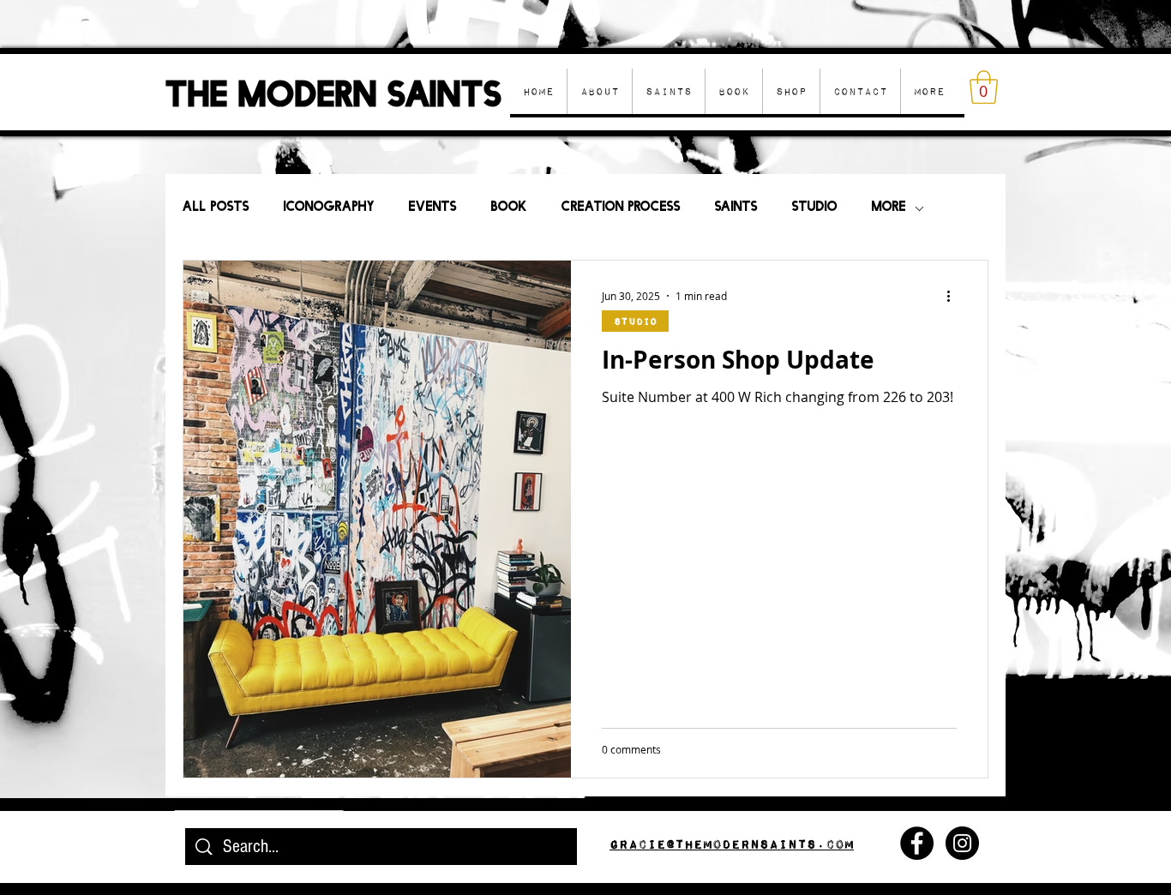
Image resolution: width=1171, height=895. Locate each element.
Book (509, 207)
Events (433, 207)
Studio (815, 207)
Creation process (621, 207)
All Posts (216, 207)
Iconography (329, 207)
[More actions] (954, 295)
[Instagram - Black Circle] (962, 843)
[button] (791, 91)
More (889, 207)
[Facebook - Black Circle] (917, 843)
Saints (736, 207)
